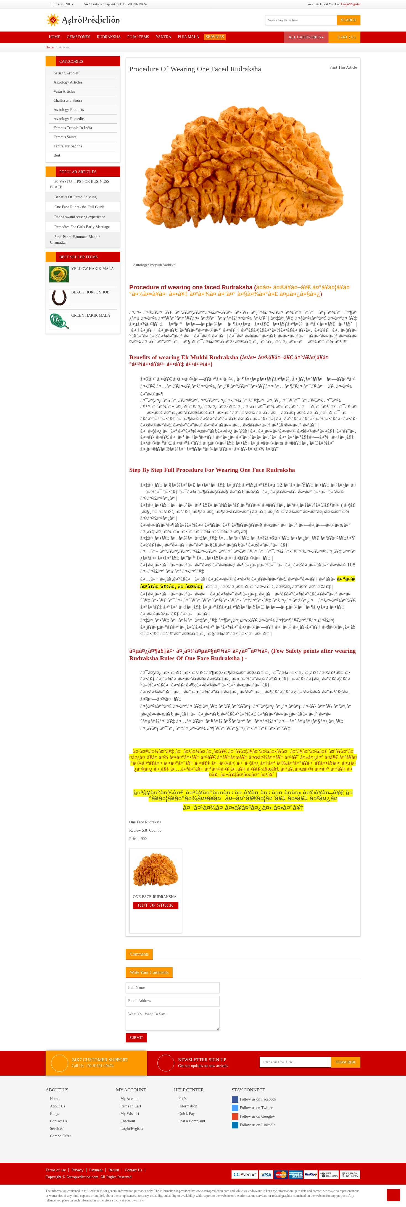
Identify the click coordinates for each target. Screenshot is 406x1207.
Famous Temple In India (73, 128)
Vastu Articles (64, 91)
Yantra (163, 37)
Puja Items (138, 37)
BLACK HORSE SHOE (90, 292)
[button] (306, 37)
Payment (96, 1170)
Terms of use (56, 1170)
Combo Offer (60, 1136)
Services (215, 37)
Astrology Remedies (69, 119)
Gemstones (78, 37)
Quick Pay (186, 1114)
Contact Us (58, 1121)
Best (57, 155)
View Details (155, 875)
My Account (129, 1099)
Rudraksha (109, 37)
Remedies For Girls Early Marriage (82, 227)
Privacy (77, 1170)
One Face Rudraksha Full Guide (79, 207)
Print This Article (342, 67)
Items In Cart (130, 1106)
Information (187, 1106)
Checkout (127, 1121)
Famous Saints (65, 137)
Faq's (182, 1099)
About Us (57, 1106)
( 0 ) (347, 37)
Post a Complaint (191, 1121)
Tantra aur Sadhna (68, 146)
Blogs (54, 1114)
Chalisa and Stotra (68, 100)
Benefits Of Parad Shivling (75, 197)
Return (114, 1170)
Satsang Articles (66, 73)
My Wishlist (129, 1114)
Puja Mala (188, 37)
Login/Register (350, 4)
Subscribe (345, 1062)
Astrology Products (69, 110)
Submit (136, 1038)
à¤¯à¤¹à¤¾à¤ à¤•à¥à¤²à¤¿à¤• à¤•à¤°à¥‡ (243, 807)
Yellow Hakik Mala (92, 269)
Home (54, 37)
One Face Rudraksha (145, 822)
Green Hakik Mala (90, 315)
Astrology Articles (68, 82)
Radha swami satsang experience (79, 217)
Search (348, 20)
